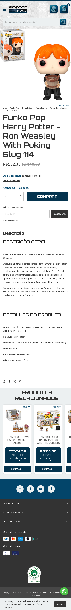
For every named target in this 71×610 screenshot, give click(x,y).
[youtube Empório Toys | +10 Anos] (40, 489)
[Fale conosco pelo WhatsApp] (64, 591)
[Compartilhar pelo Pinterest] (20, 381)
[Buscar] (63, 22)
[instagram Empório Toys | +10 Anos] (20, 489)
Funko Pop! (14, 108)
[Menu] (5, 9)
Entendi (60, 604)
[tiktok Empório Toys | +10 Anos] (51, 489)
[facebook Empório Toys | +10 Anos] (30, 489)
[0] (63, 9)
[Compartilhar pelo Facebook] (9, 381)
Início (5, 108)
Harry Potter (27, 108)
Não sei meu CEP (11, 220)
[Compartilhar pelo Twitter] (14, 381)
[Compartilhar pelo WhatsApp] (4, 381)
